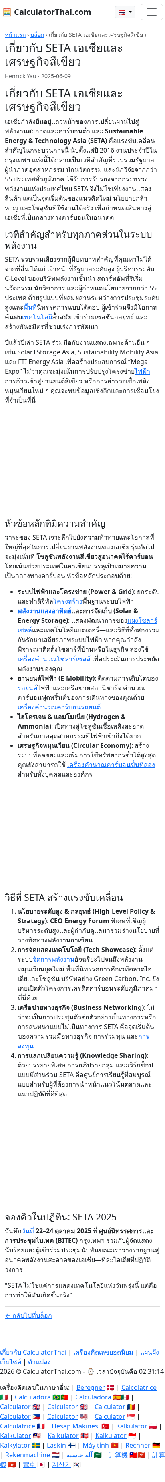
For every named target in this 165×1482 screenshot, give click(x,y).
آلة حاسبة (79, 1454)
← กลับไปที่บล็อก (28, 1315)
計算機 (118, 1454)
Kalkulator (131, 1426)
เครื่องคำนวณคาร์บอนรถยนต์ (59, 707)
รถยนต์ (27, 687)
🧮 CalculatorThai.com (46, 11)
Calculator (15, 1406)
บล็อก (37, 34)
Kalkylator (15, 1445)
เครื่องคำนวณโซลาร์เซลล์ (54, 658)
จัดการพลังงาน (53, 959)
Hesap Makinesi (76, 1426)
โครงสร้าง (67, 601)
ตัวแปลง (39, 1361)
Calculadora (33, 1397)
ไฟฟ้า (142, 371)
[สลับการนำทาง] (152, 12)
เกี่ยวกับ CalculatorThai (33, 1352)
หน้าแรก (15, 34)
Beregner (90, 1387)
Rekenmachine (27, 1454)
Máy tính (95, 1445)
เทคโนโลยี (37, 316)
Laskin (56, 1445)
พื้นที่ (30, 307)
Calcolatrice (139, 1387)
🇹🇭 (123, 12)
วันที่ (28, 1230)
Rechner (138, 1445)
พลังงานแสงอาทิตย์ (44, 610)
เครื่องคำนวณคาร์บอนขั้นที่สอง (111, 764)
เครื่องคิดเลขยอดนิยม (103, 1352)
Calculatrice (17, 1426)
